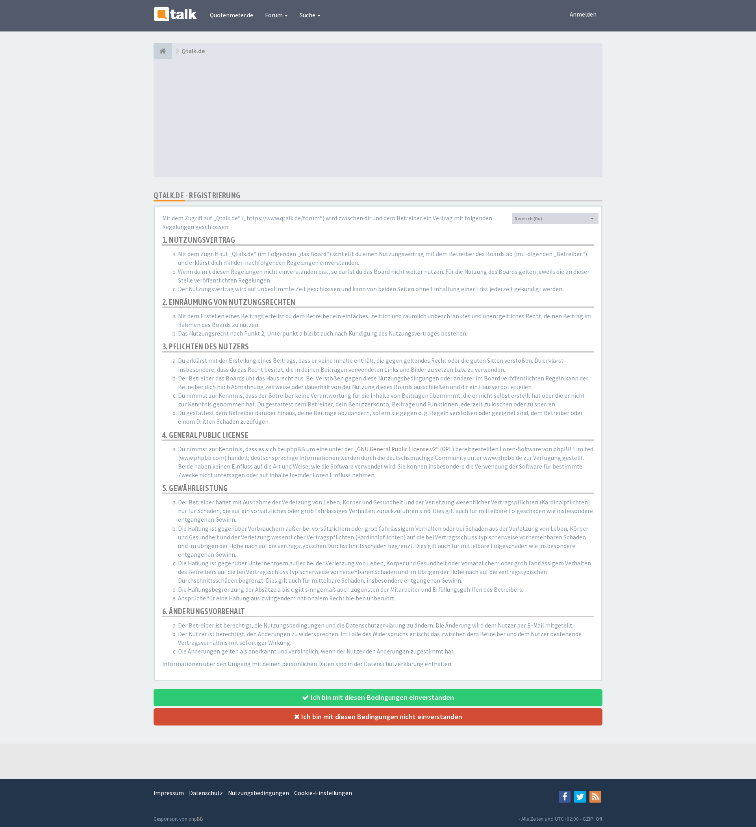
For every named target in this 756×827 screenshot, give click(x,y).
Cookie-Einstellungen (323, 793)
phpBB (196, 819)
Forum (274, 15)
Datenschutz (206, 793)
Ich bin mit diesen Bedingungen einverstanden (381, 697)
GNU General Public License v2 (396, 449)
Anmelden (583, 14)
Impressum (169, 793)
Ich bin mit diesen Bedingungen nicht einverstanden (381, 716)
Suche (308, 15)
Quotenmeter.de (231, 15)
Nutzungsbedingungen (258, 793)
